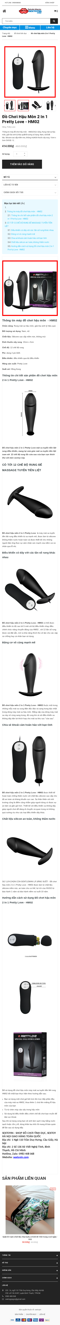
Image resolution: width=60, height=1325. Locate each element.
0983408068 (16, 3)
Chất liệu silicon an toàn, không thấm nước (30, 242)
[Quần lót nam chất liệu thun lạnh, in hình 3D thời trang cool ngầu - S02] (30, 1209)
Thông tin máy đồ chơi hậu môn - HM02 (24, 211)
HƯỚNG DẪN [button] (6, 1270)
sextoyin (38, 1310)
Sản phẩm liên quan (24, 1178)
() (57, 11)
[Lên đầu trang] (50, 1319)
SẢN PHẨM (19, 1314)
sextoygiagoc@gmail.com (15, 1299)
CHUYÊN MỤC (31, 1314)
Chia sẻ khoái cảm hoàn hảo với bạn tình (29, 238)
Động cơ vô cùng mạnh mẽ (23, 234)
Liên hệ (50, 27)
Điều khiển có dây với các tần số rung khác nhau (32, 230)
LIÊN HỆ (5, 1285)
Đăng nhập (49, 3)
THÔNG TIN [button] (6, 1255)
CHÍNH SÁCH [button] (7, 1278)
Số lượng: (6, 154)
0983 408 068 (10, 1296)
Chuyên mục (10, 27)
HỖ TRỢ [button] (5, 1263)
